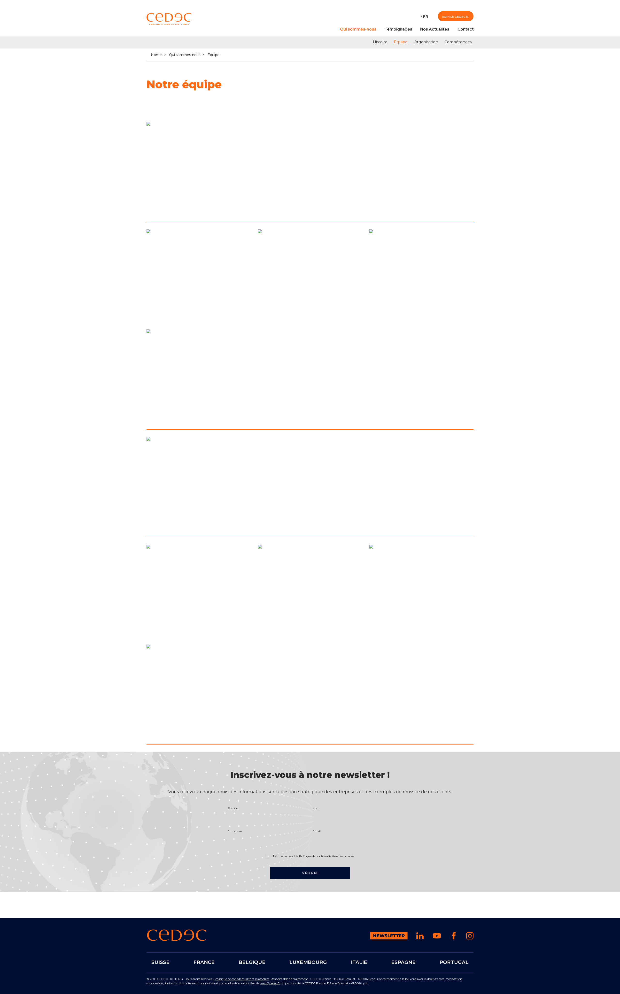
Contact (465, 29)
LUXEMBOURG (308, 962)
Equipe (401, 42)
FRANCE (204, 962)
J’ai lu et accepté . (313, 856)
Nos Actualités (434, 29)
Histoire (380, 42)
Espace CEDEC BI (455, 16)
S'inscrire (310, 873)
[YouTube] (437, 939)
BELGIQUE (252, 962)
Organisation (426, 42)
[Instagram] (469, 938)
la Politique (325, 856)
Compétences (458, 42)
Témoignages (398, 29)
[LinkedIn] (154, 208)
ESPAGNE (403, 962)
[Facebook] (453, 938)
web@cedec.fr (270, 983)
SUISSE (160, 962)
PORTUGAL (454, 962)
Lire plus (233, 208)
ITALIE (359, 962)
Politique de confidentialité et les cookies (242, 979)
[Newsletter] (389, 938)
